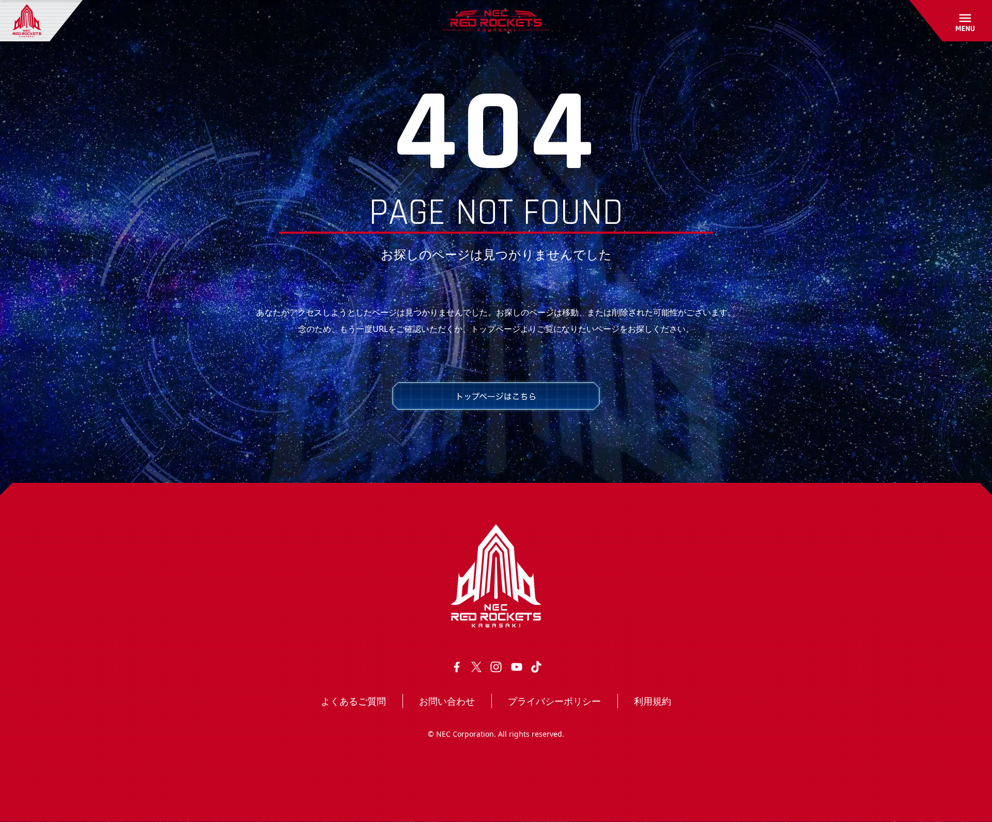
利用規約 (652, 701)
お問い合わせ (447, 701)
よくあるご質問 (353, 701)
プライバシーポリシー (554, 701)
